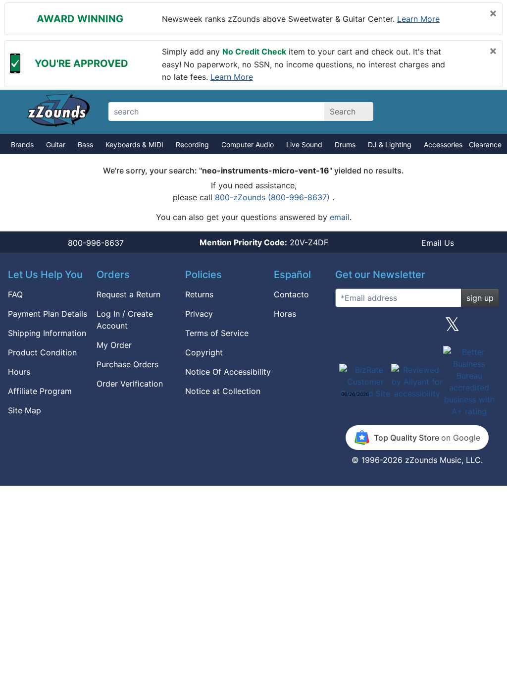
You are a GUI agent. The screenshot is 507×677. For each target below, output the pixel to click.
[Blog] (346, 328)
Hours (19, 372)
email (340, 217)
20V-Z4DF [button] (264, 242)
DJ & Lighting (389, 144)
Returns (199, 294)
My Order (114, 345)
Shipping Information (47, 333)
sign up (480, 298)
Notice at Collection (222, 391)
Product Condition (42, 352)
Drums (345, 144)
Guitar (55, 144)
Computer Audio (247, 144)
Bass (85, 144)
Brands (22, 144)
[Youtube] (487, 328)
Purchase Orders (127, 364)
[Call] (480, 112)
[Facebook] (381, 328)
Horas (285, 314)
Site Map (24, 410)
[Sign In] (445, 111)
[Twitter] (452, 328)
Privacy (199, 314)
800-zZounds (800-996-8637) (273, 197)
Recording (192, 144)
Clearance (485, 144)
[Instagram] (416, 328)
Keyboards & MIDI (134, 144)
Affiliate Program (40, 391)
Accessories (443, 144)
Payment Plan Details (47, 314)
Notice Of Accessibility (228, 372)
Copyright (204, 352)
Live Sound (304, 144)
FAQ (15, 294)
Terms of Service (217, 333)
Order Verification (130, 384)
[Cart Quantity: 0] (411, 111)
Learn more (418, 19)
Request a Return (128, 294)
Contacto (291, 294)
